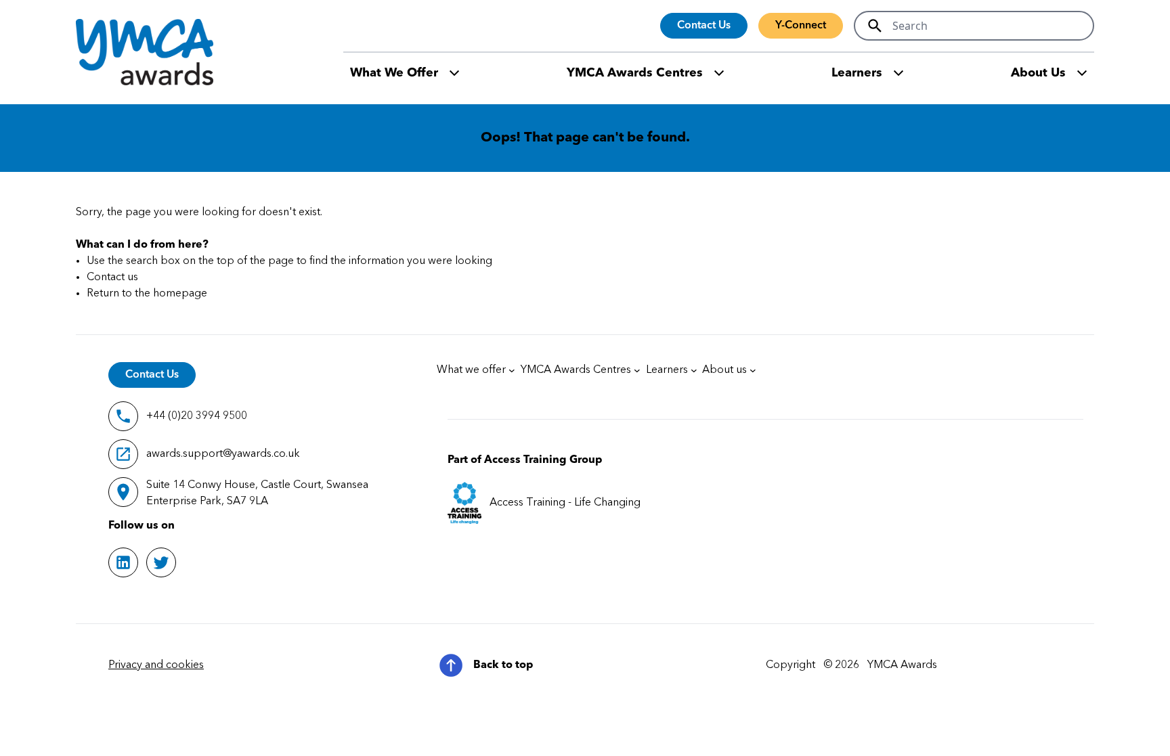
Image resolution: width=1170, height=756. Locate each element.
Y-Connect (800, 25)
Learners (856, 73)
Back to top (503, 665)
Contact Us (704, 25)
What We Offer (394, 73)
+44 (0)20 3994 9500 (196, 416)
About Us (1038, 73)
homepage (180, 293)
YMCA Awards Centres (635, 73)
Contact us (112, 277)
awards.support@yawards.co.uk (223, 454)
